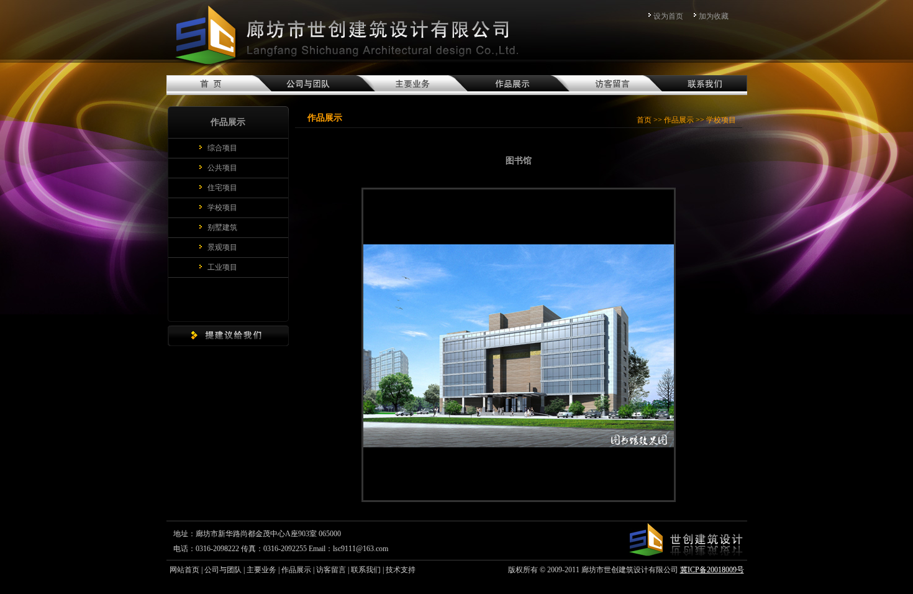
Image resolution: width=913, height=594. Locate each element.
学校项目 (222, 207)
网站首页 (184, 569)
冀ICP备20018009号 (712, 569)
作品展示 (679, 120)
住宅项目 (222, 187)
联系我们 (366, 569)
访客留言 (331, 569)
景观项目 (222, 247)
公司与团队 (223, 569)
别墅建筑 (222, 227)
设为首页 (668, 16)
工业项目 (222, 267)
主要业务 (261, 569)
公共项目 (222, 167)
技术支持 (401, 569)
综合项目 (222, 148)
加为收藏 (714, 16)
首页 (644, 120)
